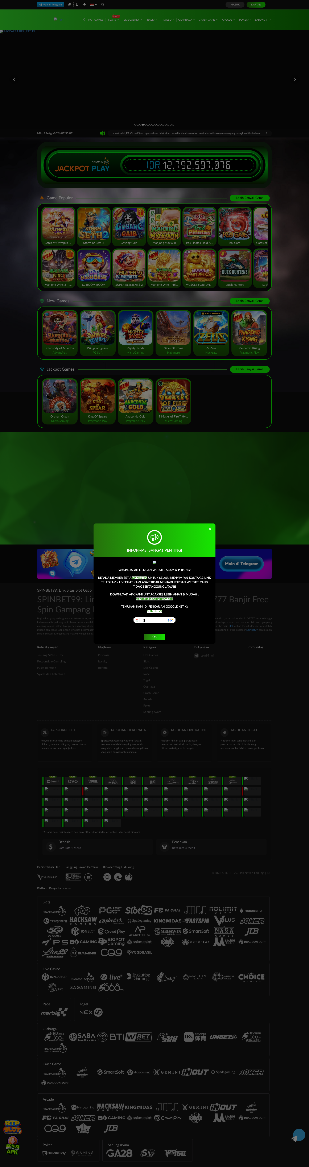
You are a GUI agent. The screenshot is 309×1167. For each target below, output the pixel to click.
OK (154, 637)
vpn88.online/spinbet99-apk (154, 598)
